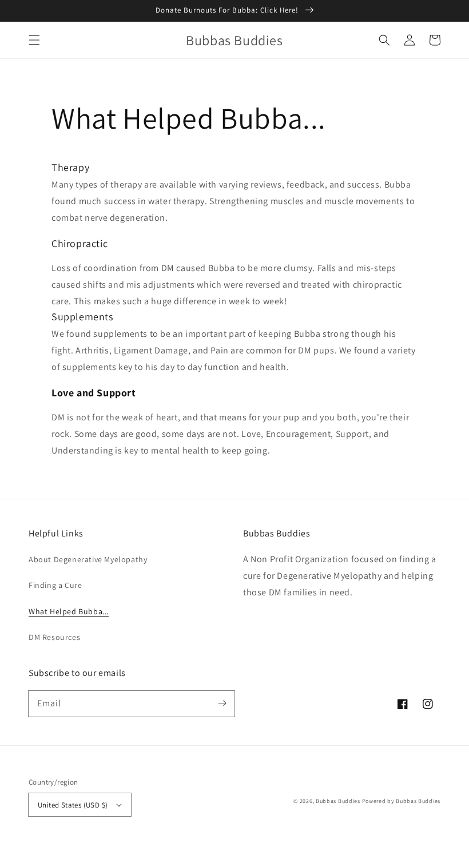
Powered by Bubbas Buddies (401, 801)
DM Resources (54, 637)
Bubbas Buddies (338, 801)
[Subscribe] (221, 703)
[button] (34, 40)
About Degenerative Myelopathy (88, 559)
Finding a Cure (55, 585)
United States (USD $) (73, 805)
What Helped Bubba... (69, 611)
